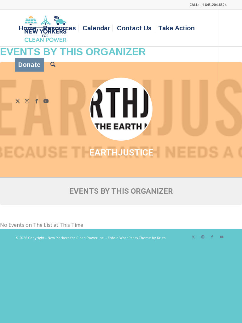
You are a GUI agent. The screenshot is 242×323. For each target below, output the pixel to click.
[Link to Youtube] (46, 101)
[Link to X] (17, 101)
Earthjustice (121, 152)
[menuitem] (28, 28)
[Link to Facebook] (36, 101)
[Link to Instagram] (27, 101)
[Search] (53, 64)
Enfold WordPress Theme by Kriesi (137, 237)
